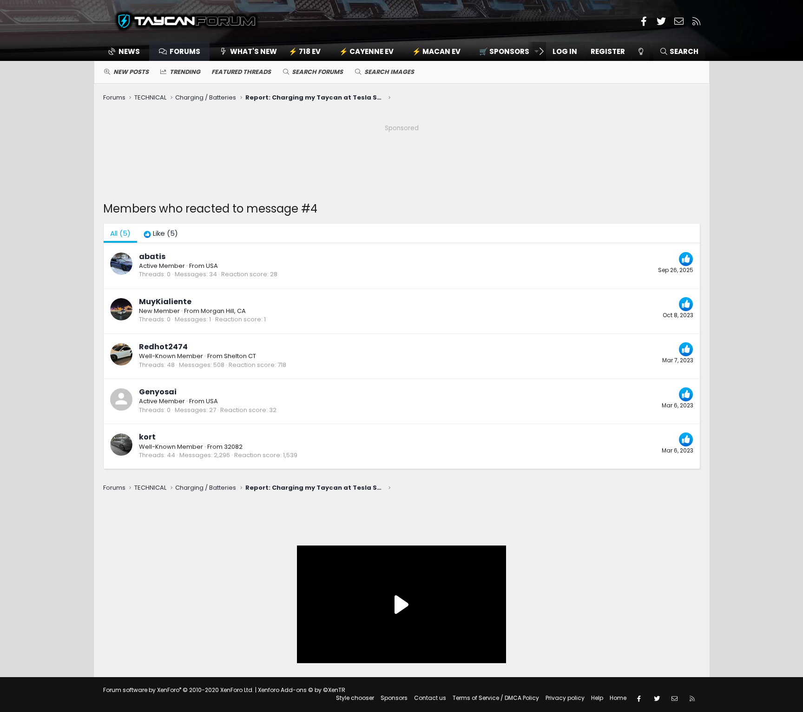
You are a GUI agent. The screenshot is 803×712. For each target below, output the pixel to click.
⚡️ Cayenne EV (366, 51)
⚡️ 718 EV (305, 51)
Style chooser (355, 698)
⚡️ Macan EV (436, 51)
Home (618, 698)
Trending (185, 71)
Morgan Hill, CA (223, 310)
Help (597, 698)
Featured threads (241, 71)
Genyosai (158, 391)
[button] (506, 51)
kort (147, 437)
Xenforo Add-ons (301, 690)
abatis (152, 256)
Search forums (317, 71)
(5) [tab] (120, 233)
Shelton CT (240, 356)
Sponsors (394, 698)
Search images (389, 71)
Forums (185, 51)
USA (212, 265)
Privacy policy (565, 698)
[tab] (160, 233)
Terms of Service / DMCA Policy (496, 698)
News (129, 51)
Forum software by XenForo (178, 690)
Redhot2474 (163, 346)
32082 (233, 446)
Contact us (430, 698)
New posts (131, 71)
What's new (253, 51)
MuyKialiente (165, 301)
